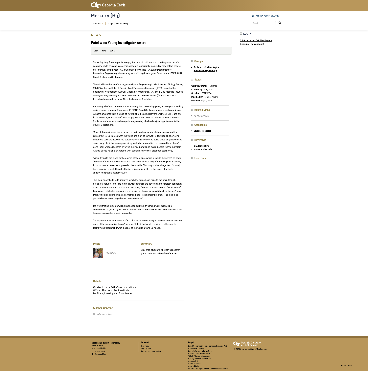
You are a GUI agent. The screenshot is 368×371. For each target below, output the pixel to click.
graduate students (203, 149)
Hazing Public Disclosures (199, 358)
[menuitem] (110, 24)
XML (104, 51)
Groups (110, 23)
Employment (146, 348)
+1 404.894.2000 (101, 351)
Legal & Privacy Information (199, 351)
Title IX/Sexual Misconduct (199, 356)
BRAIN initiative (201, 146)
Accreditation (194, 366)
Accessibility (193, 361)
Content (97, 24)
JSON (112, 51)
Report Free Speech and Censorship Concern (208, 369)
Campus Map (100, 354)
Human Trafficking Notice (199, 353)
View (96, 51)
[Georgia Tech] (113, 5)
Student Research (202, 131)
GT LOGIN (348, 366)
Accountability (194, 364)
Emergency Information (151, 351)
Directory (145, 346)
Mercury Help (122, 23)
